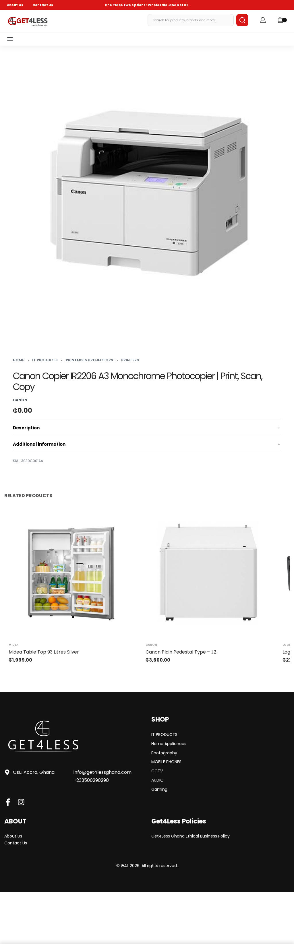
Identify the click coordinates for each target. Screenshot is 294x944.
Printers (130, 360)
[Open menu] (10, 39)
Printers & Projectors (89, 360)
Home (18, 360)
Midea (13, 644)
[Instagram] (21, 802)
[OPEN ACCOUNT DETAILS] (263, 20)
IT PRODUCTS (45, 360)
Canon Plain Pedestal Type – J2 (181, 652)
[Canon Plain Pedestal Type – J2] (208, 572)
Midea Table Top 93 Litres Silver (44, 652)
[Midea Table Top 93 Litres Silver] (71, 572)
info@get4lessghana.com (102, 772)
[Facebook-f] (7, 802)
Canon (151, 644)
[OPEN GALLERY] (147, 193)
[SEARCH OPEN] (242, 20)
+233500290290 (91, 780)
